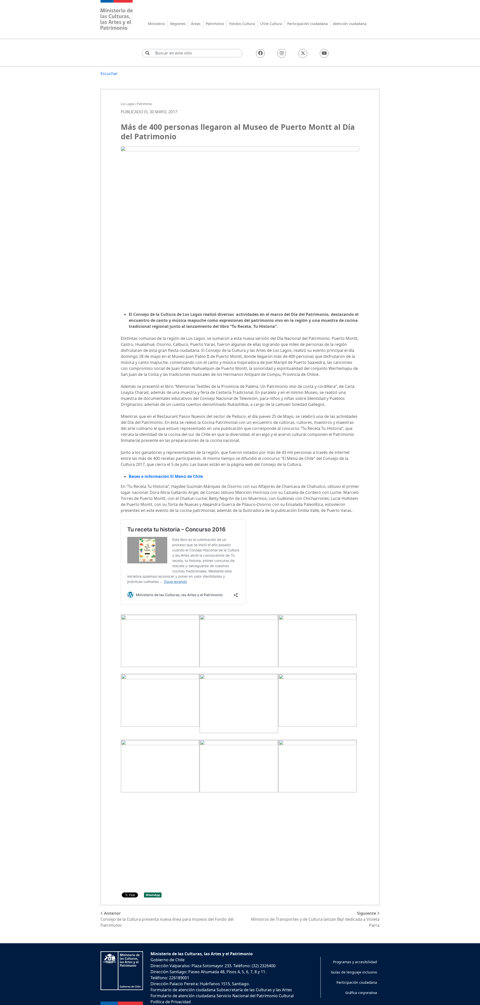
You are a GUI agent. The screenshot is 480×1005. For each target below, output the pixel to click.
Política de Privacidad (170, 1001)
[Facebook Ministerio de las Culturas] (260, 53)
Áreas (195, 23)
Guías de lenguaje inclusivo (354, 972)
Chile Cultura (271, 23)
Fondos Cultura (242, 23)
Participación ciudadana (307, 23)
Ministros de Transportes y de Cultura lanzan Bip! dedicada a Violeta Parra (315, 919)
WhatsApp (153, 895)
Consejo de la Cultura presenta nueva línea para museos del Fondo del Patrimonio (167, 919)
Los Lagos (127, 104)
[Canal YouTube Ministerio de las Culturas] (324, 53)
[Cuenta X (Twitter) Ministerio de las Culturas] (302, 53)
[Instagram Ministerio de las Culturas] (281, 53)
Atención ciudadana (349, 23)
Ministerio (156, 23)
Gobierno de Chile (167, 959)
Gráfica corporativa (361, 992)
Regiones (178, 23)
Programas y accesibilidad (355, 961)
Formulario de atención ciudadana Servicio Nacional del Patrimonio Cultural (222, 995)
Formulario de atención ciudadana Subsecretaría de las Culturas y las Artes (221, 989)
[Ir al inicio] (116, 15)
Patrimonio (215, 23)
